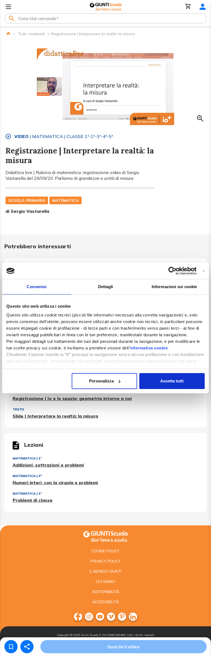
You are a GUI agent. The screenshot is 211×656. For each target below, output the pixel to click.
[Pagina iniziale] (8, 33)
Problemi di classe (32, 500)
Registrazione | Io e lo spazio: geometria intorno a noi (72, 398)
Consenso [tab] (36, 286)
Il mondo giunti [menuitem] (105, 571)
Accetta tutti (172, 381)
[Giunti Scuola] (106, 7)
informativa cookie (149, 348)
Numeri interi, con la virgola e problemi (55, 482)
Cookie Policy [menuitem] (105, 550)
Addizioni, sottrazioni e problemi (48, 465)
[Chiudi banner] (204, 271)
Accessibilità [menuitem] (105, 601)
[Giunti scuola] (105, 535)
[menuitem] (78, 617)
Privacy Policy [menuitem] (105, 561)
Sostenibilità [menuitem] (105, 591)
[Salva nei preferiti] (11, 646)
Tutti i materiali (31, 33)
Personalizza (101, 381)
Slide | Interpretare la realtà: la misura (55, 416)
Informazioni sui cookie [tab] (174, 286)
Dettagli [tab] (105, 286)
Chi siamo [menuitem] (105, 581)
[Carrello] (188, 6)
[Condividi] (27, 646)
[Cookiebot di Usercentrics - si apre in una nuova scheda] (172, 271)
